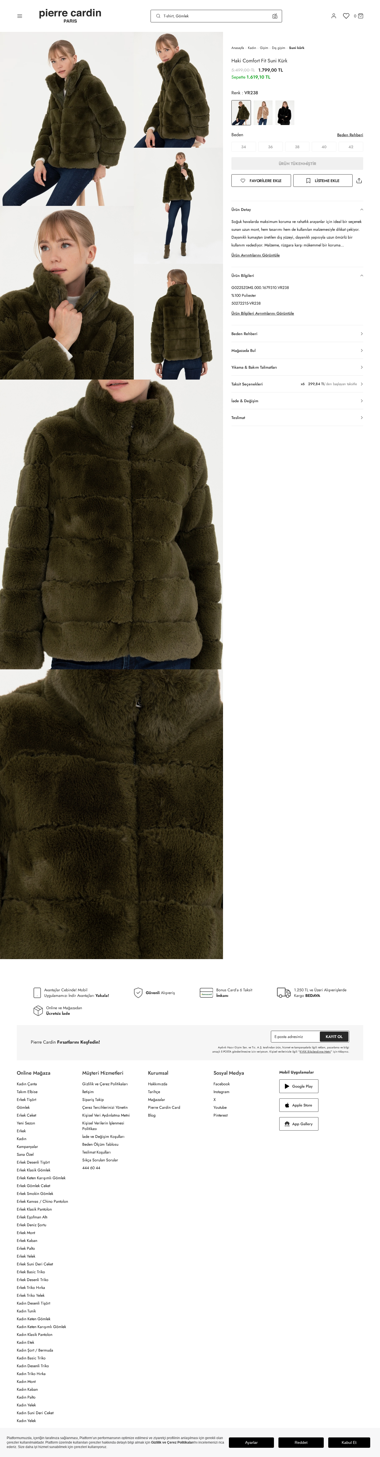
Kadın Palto (26, 1397)
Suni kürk (296, 47)
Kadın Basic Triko (31, 1358)
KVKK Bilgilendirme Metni (315, 1051)
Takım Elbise (27, 1091)
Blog (152, 1115)
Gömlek (23, 1107)
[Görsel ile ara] (275, 15)
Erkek (21, 1131)
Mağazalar (156, 1099)
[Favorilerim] (346, 16)
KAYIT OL (334, 1036)
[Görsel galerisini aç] (67, 119)
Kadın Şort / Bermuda (35, 1350)
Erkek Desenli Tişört (33, 1162)
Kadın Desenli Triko (33, 1366)
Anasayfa (237, 47)
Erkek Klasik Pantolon (34, 1209)
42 (350, 147)
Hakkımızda (157, 1084)
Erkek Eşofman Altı (32, 1217)
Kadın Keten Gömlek (33, 1319)
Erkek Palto (26, 1248)
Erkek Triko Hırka (31, 1287)
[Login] (333, 15)
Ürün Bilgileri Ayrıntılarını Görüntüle (262, 313)
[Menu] (20, 16)
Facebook (222, 1084)
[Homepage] (70, 16)
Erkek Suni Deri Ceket (35, 1264)
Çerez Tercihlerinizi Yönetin (105, 1107)
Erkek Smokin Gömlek (35, 1193)
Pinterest (220, 1115)
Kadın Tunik (26, 1311)
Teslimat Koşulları (96, 1152)
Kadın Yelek (26, 1405)
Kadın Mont (26, 1381)
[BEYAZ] (263, 112)
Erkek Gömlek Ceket (33, 1185)
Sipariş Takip (93, 1099)
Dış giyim (278, 47)
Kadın (252, 47)
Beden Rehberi (350, 135)
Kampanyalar (27, 1146)
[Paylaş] (359, 180)
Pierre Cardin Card (164, 1107)
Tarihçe (154, 1091)
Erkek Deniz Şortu (31, 1225)
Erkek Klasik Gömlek (33, 1170)
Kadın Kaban (27, 1389)
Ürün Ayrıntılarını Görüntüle (255, 255)
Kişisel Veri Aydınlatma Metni (106, 1115)
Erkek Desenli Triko (32, 1279)
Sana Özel (25, 1154)
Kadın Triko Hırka (31, 1373)
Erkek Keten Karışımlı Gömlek (41, 1178)
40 (324, 147)
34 (243, 147)
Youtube (220, 1107)
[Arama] (158, 16)
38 (297, 147)
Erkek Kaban (27, 1240)
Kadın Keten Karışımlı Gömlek (41, 1326)
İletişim (88, 1091)
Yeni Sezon (26, 1123)
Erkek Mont (26, 1232)
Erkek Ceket (26, 1115)
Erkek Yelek (26, 1256)
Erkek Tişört (26, 1099)
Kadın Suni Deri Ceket (35, 1413)
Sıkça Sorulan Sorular (100, 1160)
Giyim (264, 47)
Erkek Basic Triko (31, 1272)
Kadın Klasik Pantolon (34, 1334)
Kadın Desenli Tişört (33, 1303)
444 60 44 (91, 1168)
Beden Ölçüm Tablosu (100, 1144)
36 (270, 147)
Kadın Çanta (27, 1084)
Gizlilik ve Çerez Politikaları (105, 1084)
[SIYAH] (285, 112)
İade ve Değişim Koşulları (103, 1136)
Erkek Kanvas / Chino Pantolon (42, 1201)
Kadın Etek (25, 1342)
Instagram (221, 1091)
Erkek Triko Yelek (30, 1295)
